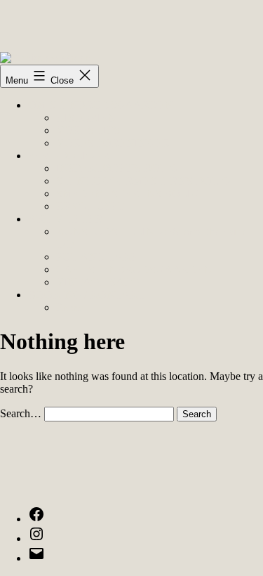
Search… (20, 413)
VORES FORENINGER (113, 143)
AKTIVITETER (65, 219)
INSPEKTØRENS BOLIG (117, 168)
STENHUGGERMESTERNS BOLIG (143, 181)
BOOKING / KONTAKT (86, 295)
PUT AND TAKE (97, 257)
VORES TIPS (88, 130)
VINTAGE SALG (98, 282)
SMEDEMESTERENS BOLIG (127, 193)
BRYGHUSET (90, 206)
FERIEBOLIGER (68, 156)
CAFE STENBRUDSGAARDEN (134, 269)
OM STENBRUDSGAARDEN (100, 105)
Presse (70, 307)
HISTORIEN (86, 118)
